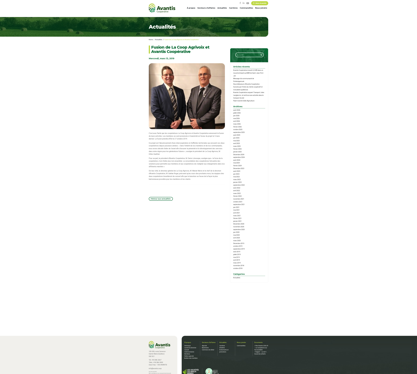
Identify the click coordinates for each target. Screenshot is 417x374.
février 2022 (237, 196)
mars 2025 (237, 146)
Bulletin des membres (191, 358)
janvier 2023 (237, 182)
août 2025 (236, 135)
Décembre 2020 (238, 224)
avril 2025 (236, 143)
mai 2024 (236, 163)
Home (151, 39)
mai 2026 (236, 118)
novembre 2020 (238, 227)
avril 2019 (236, 260)
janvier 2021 (237, 221)
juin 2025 (236, 138)
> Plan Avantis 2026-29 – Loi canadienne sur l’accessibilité (261, 348)
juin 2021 (236, 207)
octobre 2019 (237, 246)
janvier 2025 (237, 152)
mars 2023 (237, 179)
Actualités (222, 8)
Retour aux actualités (161, 199)
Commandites (246, 8)
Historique (187, 345)
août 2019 (236, 252)
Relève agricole (189, 356)
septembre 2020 (239, 229)
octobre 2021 (237, 202)
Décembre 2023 (238, 168)
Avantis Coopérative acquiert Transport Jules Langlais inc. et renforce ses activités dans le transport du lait (248, 95)
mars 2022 (237, 193)
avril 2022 (236, 190)
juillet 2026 (237, 113)
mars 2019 (237, 263)
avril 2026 (236, 121)
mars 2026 (237, 124)
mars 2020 (237, 240)
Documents (258, 342)
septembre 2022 (239, 185)
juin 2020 (236, 232)
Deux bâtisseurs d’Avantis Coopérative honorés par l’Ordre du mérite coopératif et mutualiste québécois (248, 86)
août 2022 (236, 188)
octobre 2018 (237, 268)
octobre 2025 (237, 129)
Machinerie (205, 348)
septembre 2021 (239, 204)
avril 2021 (236, 213)
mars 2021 (237, 216)
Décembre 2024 (238, 154)
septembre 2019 (239, 249)
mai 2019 (236, 257)
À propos (191, 8)
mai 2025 (236, 141)
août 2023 (236, 171)
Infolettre (222, 348)
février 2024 (237, 165)
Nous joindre (261, 8)
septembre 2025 (239, 132)
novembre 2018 (238, 265)
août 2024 (236, 160)
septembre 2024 (239, 157)
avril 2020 (236, 238)
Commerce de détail (208, 350)
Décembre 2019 (238, 243)
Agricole (204, 345)
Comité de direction (190, 348)
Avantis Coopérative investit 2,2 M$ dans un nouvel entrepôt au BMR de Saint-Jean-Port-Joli (248, 73)
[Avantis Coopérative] (162, 8)
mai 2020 (236, 235)
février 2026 (237, 127)
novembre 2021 (238, 199)
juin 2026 (236, 115)
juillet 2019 (237, 254)
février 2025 (237, 149)
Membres (187, 354)
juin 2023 (236, 174)
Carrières (233, 8)
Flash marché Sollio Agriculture (243, 101)
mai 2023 (236, 177)
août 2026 (236, 110)
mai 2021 (236, 210)
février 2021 (237, 218)
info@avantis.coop (155, 368)
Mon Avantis (261, 3)
